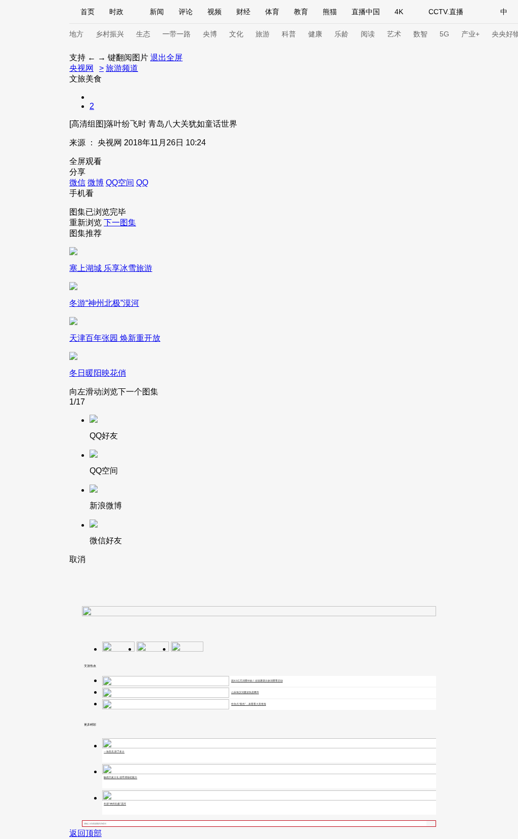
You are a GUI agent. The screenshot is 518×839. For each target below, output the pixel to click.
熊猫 (330, 12)
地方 (76, 34)
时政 (116, 12)
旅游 (262, 34)
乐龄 (341, 34)
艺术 (394, 34)
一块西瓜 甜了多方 (114, 751)
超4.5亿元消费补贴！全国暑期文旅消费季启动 (257, 680)
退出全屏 (166, 57)
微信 (77, 182)
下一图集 (120, 222)
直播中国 (366, 12)
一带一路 (176, 34)
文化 (236, 34)
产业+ (470, 34)
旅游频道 (122, 68)
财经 (243, 12)
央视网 (81, 68)
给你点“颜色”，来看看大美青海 (248, 703)
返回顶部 (85, 833)
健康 (315, 34)
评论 (186, 12)
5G (444, 34)
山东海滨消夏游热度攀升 (245, 692)
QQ (142, 182)
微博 (96, 182)
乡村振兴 (110, 34)
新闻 (157, 12)
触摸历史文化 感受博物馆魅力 (120, 777)
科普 (289, 34)
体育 (272, 12)
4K (399, 12)
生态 (143, 34)
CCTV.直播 (445, 12)
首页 (87, 12)
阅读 (368, 34)
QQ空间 (120, 182)
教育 (301, 12)
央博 (210, 34)
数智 (420, 34)
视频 (214, 12)
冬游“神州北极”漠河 (115, 803)
